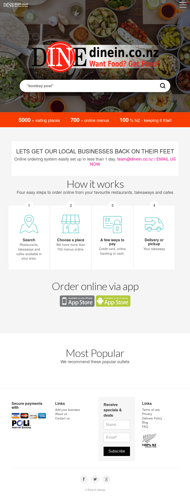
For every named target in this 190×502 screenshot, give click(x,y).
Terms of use (151, 409)
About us (61, 414)
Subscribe (116, 451)
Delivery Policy (152, 418)
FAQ (145, 426)
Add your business (67, 409)
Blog (145, 422)
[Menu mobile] (183, 5)
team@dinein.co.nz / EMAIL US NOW (133, 161)
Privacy (147, 414)
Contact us (62, 418)
